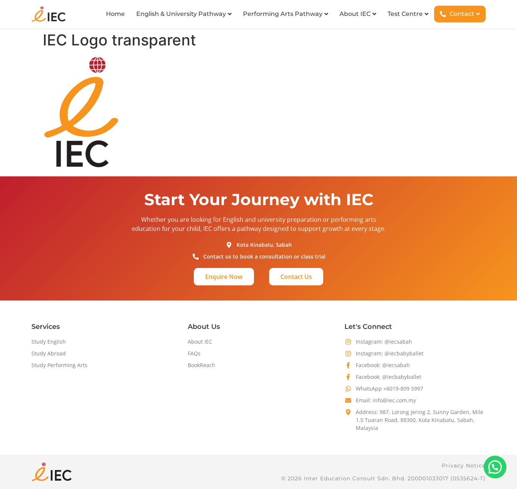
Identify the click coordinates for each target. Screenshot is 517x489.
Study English (48, 341)
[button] (495, 467)
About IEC (200, 341)
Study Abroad (48, 353)
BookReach (201, 365)
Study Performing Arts (59, 365)
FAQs (194, 353)
